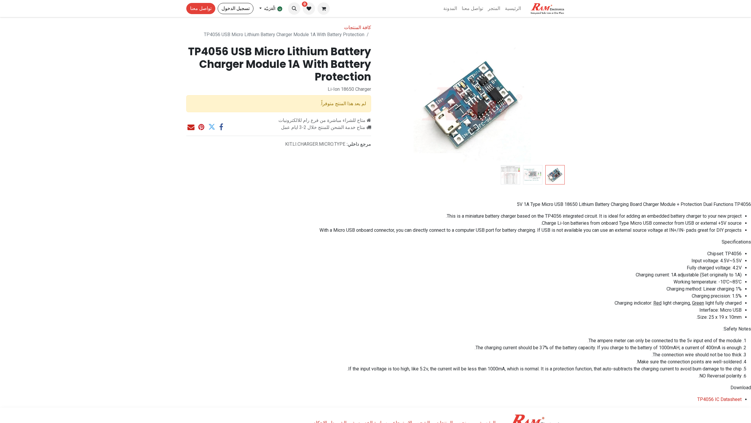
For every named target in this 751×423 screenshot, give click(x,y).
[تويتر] (211, 126)
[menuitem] (513, 8)
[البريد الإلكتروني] (190, 126)
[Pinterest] (201, 126)
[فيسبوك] (221, 126)
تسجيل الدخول (235, 8)
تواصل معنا (201, 8)
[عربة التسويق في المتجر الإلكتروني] (323, 8)
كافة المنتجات (357, 27)
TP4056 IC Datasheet (719, 399)
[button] (294, 8)
